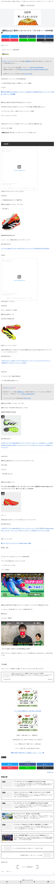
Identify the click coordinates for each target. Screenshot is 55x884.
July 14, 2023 (28, 73)
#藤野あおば (29, 61)
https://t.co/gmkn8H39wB (37, 67)
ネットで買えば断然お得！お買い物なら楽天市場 (27, 711)
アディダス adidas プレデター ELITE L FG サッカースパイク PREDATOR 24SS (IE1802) (25, 248)
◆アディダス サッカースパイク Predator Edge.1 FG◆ (16, 543)
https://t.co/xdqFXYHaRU (26, 69)
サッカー (4, 757)
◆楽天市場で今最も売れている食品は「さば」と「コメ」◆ (27, 752)
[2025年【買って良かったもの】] (27, 17)
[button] (51, 417)
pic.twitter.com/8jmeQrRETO (40, 69)
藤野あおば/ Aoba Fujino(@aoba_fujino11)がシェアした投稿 (19, 298)
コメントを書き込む (27, 867)
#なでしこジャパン (7, 61)
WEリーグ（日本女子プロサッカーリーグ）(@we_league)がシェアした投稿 (19, 188)
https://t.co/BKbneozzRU (28, 394)
